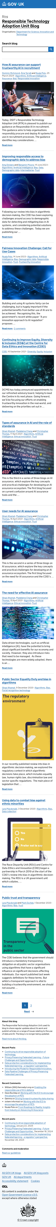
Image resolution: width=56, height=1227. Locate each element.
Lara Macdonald (9, 808)
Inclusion (48, 351)
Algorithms (20, 75)
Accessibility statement (15, 1181)
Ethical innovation (22, 436)
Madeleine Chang (24, 431)
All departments (23, 1177)
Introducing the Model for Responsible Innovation (28, 1068)
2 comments (20, 328)
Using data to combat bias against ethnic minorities (23, 802)
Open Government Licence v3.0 (19, 1194)
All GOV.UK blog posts (36, 1172)
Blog (5, 16)
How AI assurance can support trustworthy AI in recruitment (21, 66)
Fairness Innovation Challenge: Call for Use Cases (27, 249)
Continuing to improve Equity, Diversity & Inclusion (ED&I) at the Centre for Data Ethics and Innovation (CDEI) (27, 343)
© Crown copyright (28, 1219)
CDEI (4, 351)
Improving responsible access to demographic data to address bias (23, 158)
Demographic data (10, 170)
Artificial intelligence (36, 75)
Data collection (9, 811)
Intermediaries (27, 170)
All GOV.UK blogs (11, 1172)
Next (27, 1011)
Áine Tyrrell (26, 73)
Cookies (35, 1181)
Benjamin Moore (26, 165)
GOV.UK (6, 1177)
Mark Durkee (27, 903)
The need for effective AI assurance (25, 593)
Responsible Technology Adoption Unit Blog (25, 24)
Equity (40, 351)
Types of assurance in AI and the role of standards (27, 424)
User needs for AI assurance (20, 511)
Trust (37, 170)
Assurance (7, 78)
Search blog (9, 43)
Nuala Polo (41, 73)
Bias (15, 78)
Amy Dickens (8, 165)
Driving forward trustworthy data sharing (34, 1098)
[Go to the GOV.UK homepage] (13, 4)
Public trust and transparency (21, 898)
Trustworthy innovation (30, 262)
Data (41, 167)
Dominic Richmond (11, 73)
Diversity (31, 351)
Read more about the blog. (14, 1038)
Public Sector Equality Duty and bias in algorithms (26, 680)
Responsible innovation (29, 78)
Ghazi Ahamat (8, 431)
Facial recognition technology (16, 690)
